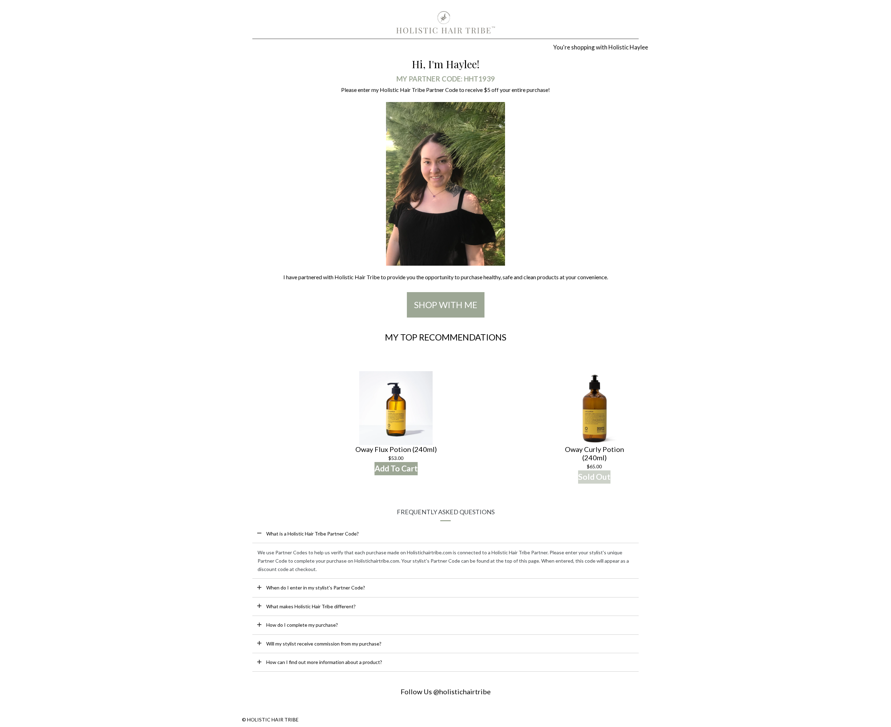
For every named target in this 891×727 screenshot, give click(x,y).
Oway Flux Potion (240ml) (396, 449)
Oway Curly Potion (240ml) (594, 453)
